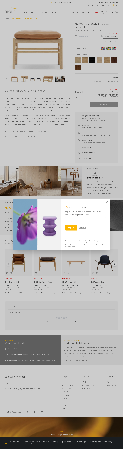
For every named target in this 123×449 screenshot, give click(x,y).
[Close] (107, 202)
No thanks (82, 228)
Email (69, 220)
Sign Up (71, 228)
